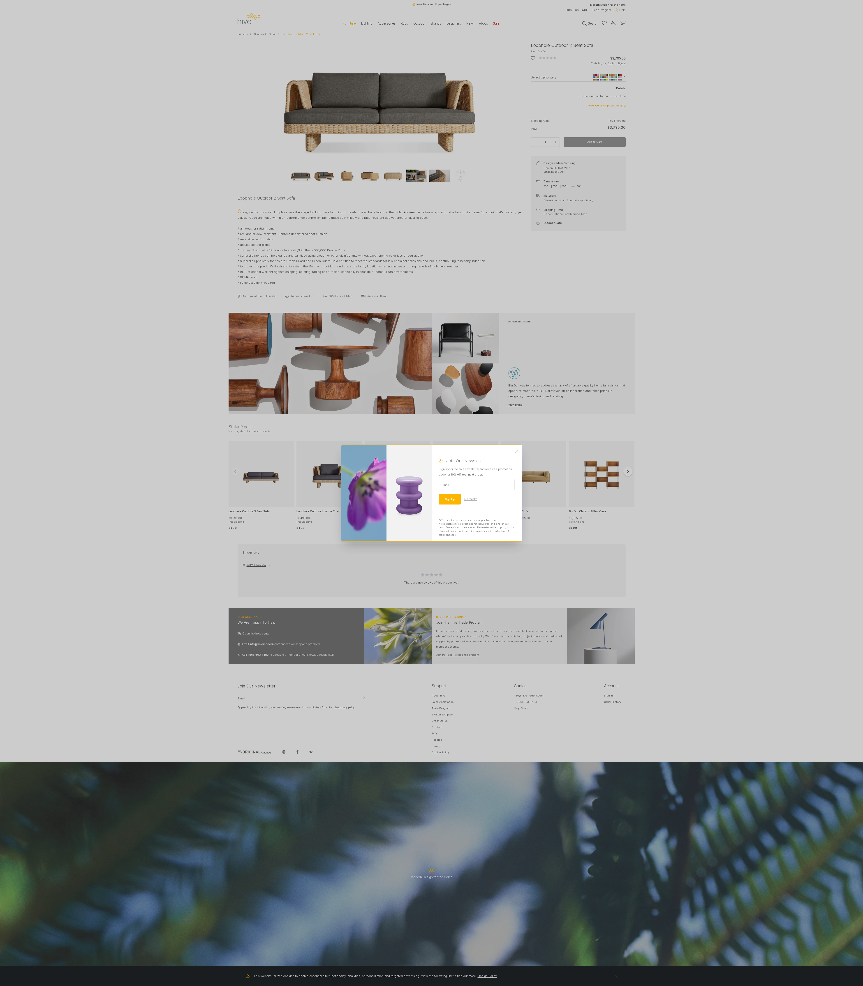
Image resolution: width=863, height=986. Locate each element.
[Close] (516, 451)
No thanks (470, 499)
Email (445, 484)
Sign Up (449, 499)
